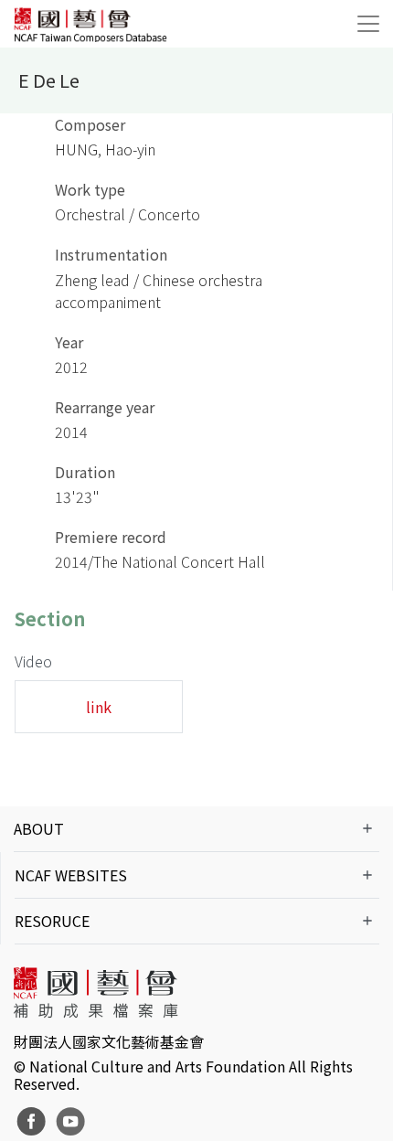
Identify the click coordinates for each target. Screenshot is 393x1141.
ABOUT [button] (39, 828)
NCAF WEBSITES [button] (71, 875)
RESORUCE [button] (52, 921)
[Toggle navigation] (368, 23)
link (99, 707)
